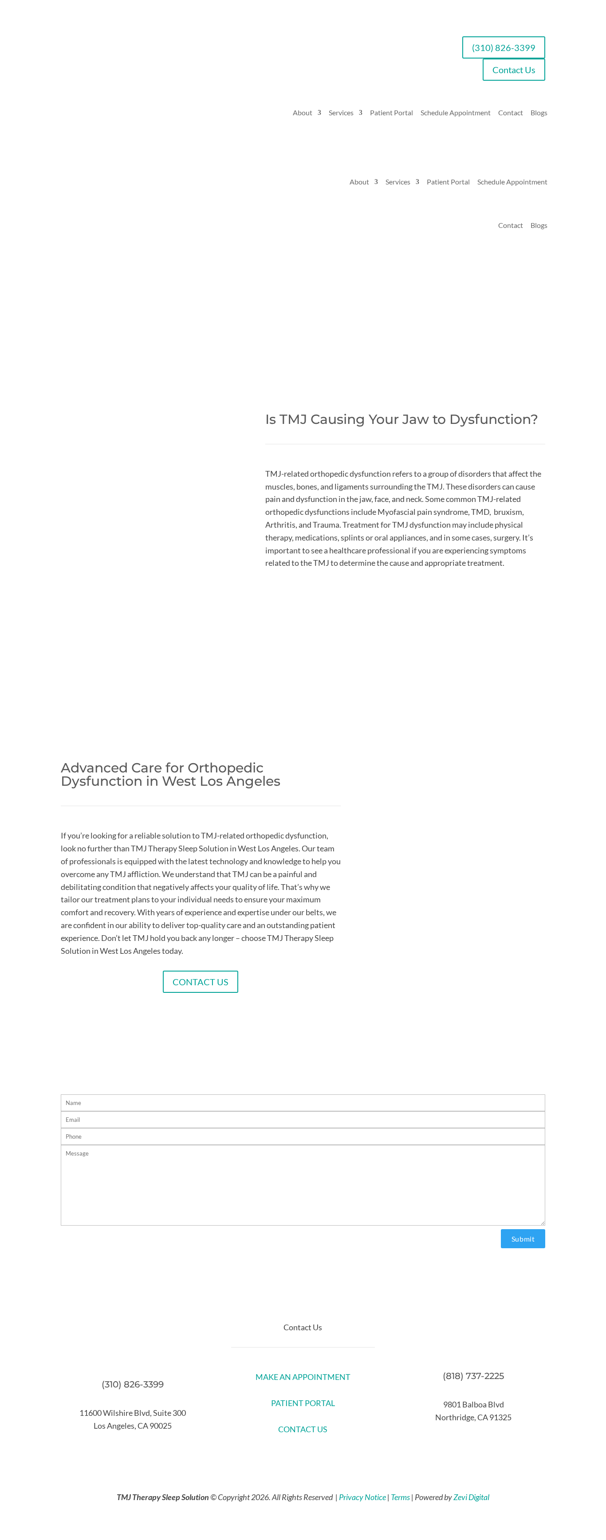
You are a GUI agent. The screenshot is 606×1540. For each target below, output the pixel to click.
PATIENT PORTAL (303, 1403)
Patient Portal (391, 113)
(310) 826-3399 (503, 47)
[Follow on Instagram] (330, 1456)
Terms (400, 1497)
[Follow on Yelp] (294, 1456)
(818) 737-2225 (473, 1376)
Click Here (303, 708)
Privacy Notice (362, 1497)
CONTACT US (200, 981)
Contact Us (513, 69)
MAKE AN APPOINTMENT (303, 1377)
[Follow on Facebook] (259, 1456)
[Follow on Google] (312, 1456)
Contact (510, 113)
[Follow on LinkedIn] (347, 1456)
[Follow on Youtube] (276, 1456)
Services (341, 113)
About (302, 113)
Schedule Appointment (456, 113)
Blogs (539, 113)
